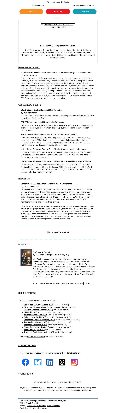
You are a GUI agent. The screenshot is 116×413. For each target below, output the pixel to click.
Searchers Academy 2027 (35, 325)
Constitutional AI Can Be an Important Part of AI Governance (46, 184)
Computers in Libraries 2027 (36, 327)
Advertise (84, 11)
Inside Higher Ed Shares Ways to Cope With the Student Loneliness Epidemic (53, 149)
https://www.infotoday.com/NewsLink (43, 406)
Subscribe (58, 11)
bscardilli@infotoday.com (36, 408)
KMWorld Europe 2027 (34, 330)
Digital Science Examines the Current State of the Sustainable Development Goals (56, 161)
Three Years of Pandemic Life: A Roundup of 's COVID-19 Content (56, 73)
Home (31, 11)
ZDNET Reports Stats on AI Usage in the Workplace (42, 122)
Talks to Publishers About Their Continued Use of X (49, 134)
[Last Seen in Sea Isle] (26, 265)
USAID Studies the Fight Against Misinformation (41, 110)
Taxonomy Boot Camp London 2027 (39, 332)
